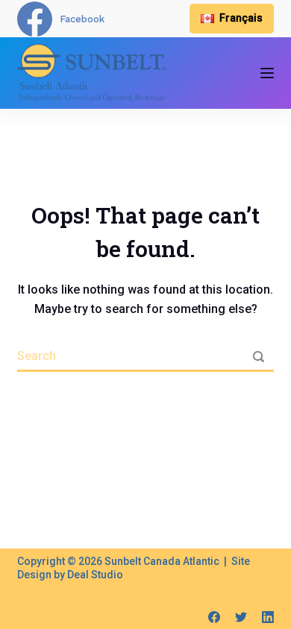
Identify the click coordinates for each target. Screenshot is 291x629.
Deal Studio (95, 575)
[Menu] (267, 73)
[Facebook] (214, 617)
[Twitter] (241, 617)
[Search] (259, 357)
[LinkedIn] (268, 617)
